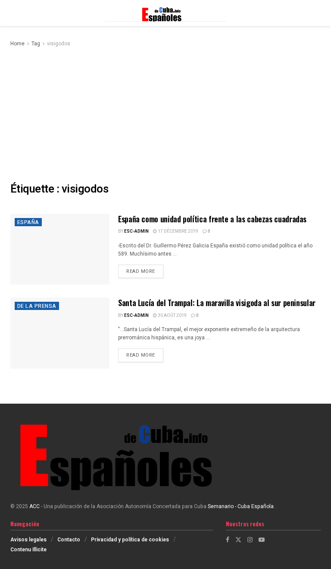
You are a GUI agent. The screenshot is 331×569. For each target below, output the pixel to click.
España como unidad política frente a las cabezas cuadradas (212, 218)
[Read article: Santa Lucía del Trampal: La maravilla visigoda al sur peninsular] (59, 332)
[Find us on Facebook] (227, 540)
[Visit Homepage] (165, 13)
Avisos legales (28, 540)
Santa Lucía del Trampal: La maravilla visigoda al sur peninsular (216, 302)
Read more (144, 271)
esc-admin (136, 231)
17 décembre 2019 (177, 231)
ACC (34, 506)
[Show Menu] (14, 13)
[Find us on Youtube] (262, 540)
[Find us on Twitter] (238, 540)
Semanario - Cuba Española (241, 506)
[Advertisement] (165, 113)
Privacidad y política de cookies (130, 540)
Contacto (68, 540)
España (28, 222)
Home (17, 43)
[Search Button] (316, 13)
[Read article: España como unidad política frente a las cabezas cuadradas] (59, 249)
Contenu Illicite (28, 549)
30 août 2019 (172, 316)
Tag (35, 43)
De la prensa (36, 306)
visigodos (58, 43)
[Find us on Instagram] (250, 540)
